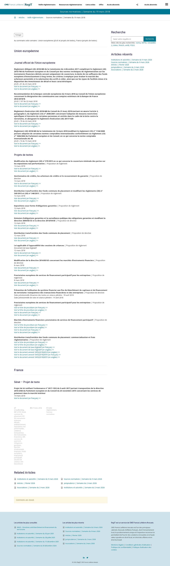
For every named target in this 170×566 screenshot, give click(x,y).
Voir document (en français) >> (26, 198)
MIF (24, 437)
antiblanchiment (19, 424)
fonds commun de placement (20, 414)
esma (138, 43)
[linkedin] (84, 557)
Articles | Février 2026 (26, 483)
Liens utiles (90, 4)
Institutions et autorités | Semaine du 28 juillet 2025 (36, 537)
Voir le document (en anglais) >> (27, 89)
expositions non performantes (20, 428)
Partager (18, 35)
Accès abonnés (150, 4)
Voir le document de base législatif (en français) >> (34, 347)
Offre (101, 4)
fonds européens (20, 452)
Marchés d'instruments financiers (19, 449)
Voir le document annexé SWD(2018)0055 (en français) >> (37, 354)
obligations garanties (18, 444)
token (115, 45)
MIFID (144, 43)
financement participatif (18, 456)
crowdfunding (19, 410)
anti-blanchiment (19, 463)
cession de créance (18, 461)
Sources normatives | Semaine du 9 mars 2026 (83, 479)
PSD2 (132, 45)
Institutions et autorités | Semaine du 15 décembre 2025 (38, 542)
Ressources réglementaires (70, 4)
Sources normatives (50, 413)
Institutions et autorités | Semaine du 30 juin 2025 (35, 534)
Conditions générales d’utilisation (138, 545)
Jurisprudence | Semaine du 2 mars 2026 (80, 483)
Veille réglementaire (46, 4)
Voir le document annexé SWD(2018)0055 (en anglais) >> (37, 357)
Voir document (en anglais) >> (26, 171)
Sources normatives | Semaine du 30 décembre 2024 (36, 546)
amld (127, 45)
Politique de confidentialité (121, 547)
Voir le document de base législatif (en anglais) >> (34, 350)
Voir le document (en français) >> (27, 86)
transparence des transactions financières (20, 435)
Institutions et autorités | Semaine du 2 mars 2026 (84, 487)
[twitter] (87, 557)
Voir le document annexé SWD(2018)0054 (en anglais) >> (37, 352)
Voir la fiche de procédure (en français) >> (31, 307)
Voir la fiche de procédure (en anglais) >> (30, 310)
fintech (121, 45)
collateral (17, 431)
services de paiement (18, 440)
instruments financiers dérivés (19, 420)
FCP (19, 412)
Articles (22, 17)
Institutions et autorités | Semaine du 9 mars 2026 (37, 479)
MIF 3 (16, 412)
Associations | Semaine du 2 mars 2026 (33, 487)
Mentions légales (117, 545)
